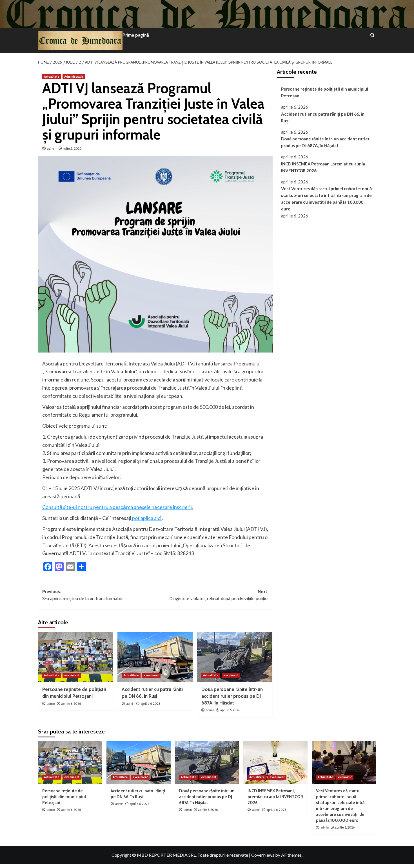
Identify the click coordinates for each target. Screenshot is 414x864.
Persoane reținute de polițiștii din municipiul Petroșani (324, 92)
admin (52, 148)
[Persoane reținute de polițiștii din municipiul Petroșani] (75, 657)
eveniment (71, 675)
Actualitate (51, 76)
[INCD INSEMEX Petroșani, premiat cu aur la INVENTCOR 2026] (275, 762)
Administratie (74, 76)
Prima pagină (136, 35)
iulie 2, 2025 (72, 148)
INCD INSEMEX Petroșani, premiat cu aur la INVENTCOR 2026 (323, 167)
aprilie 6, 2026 (71, 704)
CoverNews (262, 855)
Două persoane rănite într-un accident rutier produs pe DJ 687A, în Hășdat (232, 696)
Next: (218, 595)
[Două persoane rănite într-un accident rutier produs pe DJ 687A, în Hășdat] (234, 657)
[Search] (372, 35)
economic (345, 777)
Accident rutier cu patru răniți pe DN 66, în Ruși (322, 117)
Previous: (82, 595)
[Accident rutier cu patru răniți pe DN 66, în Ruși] (155, 657)
